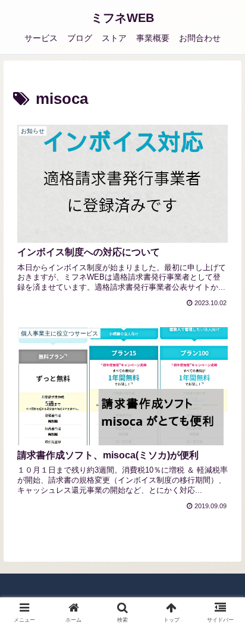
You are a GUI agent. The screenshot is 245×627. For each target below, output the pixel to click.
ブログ (79, 38)
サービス (41, 38)
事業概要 (152, 38)
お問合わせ (200, 38)
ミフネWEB (122, 17)
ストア (114, 38)
